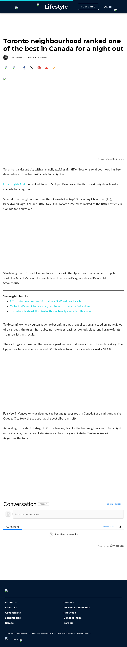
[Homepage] (12, 589)
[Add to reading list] (14, 68)
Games (9, 623)
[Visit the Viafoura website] (117, 545)
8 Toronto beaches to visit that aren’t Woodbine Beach (45, 301)
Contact (69, 602)
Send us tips (13, 618)
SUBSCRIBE (88, 6)
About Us (11, 602)
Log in (110, 504)
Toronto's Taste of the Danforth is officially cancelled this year (50, 311)
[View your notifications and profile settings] (120, 526)
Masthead (70, 612)
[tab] (12, 527)
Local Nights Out (14, 184)
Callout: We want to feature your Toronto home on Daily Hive (50, 306)
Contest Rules (73, 618)
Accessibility (13, 612)
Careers (68, 623)
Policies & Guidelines (77, 607)
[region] (63, 525)
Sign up (118, 504)
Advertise (11, 607)
